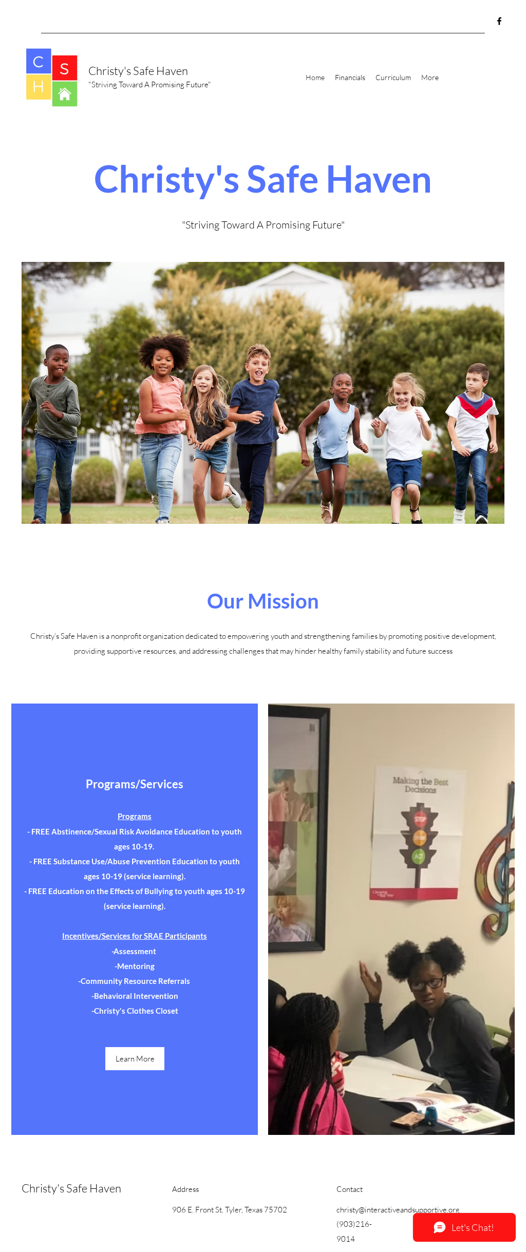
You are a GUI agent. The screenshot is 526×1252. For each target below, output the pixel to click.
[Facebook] (499, 21)
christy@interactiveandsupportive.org (398, 1210)
